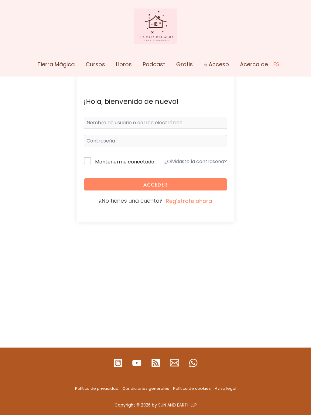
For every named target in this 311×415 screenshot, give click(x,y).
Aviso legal (225, 388)
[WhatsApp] (193, 363)
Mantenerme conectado (124, 161)
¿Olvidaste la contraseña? (195, 161)
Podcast (154, 64)
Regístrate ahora (189, 201)
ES (276, 64)
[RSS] (155, 363)
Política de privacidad (96, 388)
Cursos (95, 64)
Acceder (155, 184)
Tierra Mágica (56, 64)
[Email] (174, 363)
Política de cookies (192, 388)
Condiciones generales (145, 388)
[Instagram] (118, 363)
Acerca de (254, 64)
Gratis (184, 64)
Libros (124, 64)
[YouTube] (137, 363)
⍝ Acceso (216, 64)
